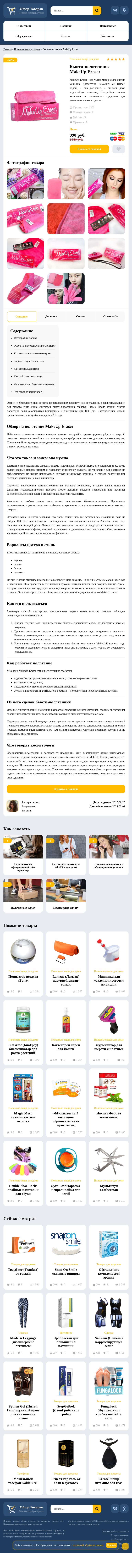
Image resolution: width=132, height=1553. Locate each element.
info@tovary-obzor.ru (120, 1539)
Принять (111, 1545)
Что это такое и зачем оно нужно (33, 353)
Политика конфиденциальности (115, 1531)
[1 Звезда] (108, 59)
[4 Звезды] (119, 59)
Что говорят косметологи (28, 391)
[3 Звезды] (116, 59)
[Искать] (97, 10)
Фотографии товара (25, 337)
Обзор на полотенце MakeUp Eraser (34, 345)
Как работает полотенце (28, 376)
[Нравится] (118, 149)
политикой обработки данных (88, 1545)
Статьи (65, 36)
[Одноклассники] (124, 10)
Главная (7, 49)
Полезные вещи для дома (27, 49)
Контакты (107, 36)
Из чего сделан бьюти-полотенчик (34, 384)
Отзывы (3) (110, 316)
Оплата (80, 316)
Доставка (51, 316)
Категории (24, 25)
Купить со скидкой (89, 149)
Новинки (66, 25)
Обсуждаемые (24, 36)
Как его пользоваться (26, 368)
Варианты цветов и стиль (29, 361)
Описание (21, 316)
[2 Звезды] (112, 59)
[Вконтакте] (115, 10)
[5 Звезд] (123, 59)
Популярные (108, 25)
